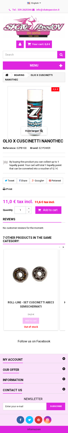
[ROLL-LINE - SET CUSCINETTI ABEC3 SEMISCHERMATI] (30, 274)
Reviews (9, 219)
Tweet (10, 180)
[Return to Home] (6, 75)
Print (9, 189)
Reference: (9, 148)
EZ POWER (44, 148)
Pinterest (56, 180)
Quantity (8, 210)
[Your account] (20, 44)
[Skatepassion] (34, 27)
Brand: (34, 148)
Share (23, 180)
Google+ (39, 180)
